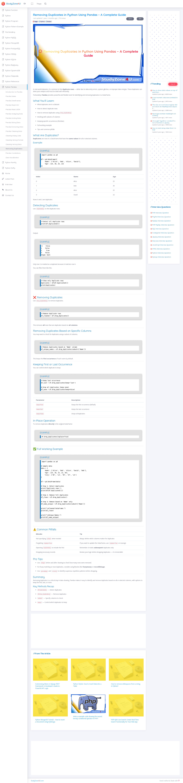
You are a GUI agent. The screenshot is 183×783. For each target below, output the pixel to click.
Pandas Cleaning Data (14, 131)
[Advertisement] (88, 631)
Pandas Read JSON (13, 109)
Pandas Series (11, 96)
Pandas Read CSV (12, 105)
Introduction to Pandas (14, 92)
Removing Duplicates (14, 149)
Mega (39, 4)
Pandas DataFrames (13, 101)
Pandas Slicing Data (13, 122)
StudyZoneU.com (37, 781)
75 (131, 19)
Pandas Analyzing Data (14, 114)
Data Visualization (12, 157)
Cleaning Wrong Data (13, 144)
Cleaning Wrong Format (14, 140)
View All (173, 84)
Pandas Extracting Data (14, 127)
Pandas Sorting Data (13, 118)
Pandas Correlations (13, 153)
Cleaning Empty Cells (13, 136)
